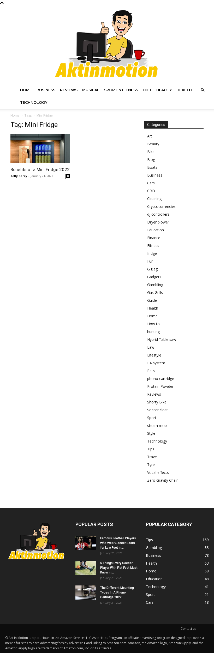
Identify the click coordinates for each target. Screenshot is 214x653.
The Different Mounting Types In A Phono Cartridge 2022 (117, 592)
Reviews (69, 90)
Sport (151, 417)
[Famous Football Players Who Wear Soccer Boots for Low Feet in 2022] (85, 543)
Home (26, 90)
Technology (33, 102)
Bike (150, 151)
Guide (152, 300)
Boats (152, 167)
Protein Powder (160, 386)
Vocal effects (158, 472)
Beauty (164, 90)
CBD (151, 190)
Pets (151, 370)
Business (46, 90)
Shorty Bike (157, 402)
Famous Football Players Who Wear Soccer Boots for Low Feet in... (118, 542)
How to (153, 323)
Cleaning (154, 198)
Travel (152, 456)
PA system (156, 362)
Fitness (153, 245)
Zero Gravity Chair (162, 480)
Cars (151, 182)
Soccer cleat (157, 409)
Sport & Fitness (121, 90)
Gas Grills (155, 292)
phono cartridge (160, 378)
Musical (90, 90)
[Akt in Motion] (107, 45)
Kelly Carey (18, 176)
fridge (152, 253)
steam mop (157, 425)
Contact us (188, 628)
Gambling (155, 284)
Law (150, 347)
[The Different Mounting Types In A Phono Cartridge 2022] (85, 592)
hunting (153, 331)
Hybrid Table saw (161, 339)
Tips (150, 448)
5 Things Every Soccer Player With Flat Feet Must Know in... (119, 567)
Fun (150, 261)
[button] (202, 90)
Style (151, 433)
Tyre (151, 464)
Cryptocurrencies (161, 206)
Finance (153, 237)
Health (184, 90)
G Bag (152, 269)
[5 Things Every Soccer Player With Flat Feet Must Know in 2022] (85, 568)
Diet (147, 90)
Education (155, 229)
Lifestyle (154, 355)
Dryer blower (158, 222)
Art (149, 136)
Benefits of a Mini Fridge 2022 (40, 169)
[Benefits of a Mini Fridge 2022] (40, 148)
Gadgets (154, 276)
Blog (151, 159)
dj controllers (158, 214)
